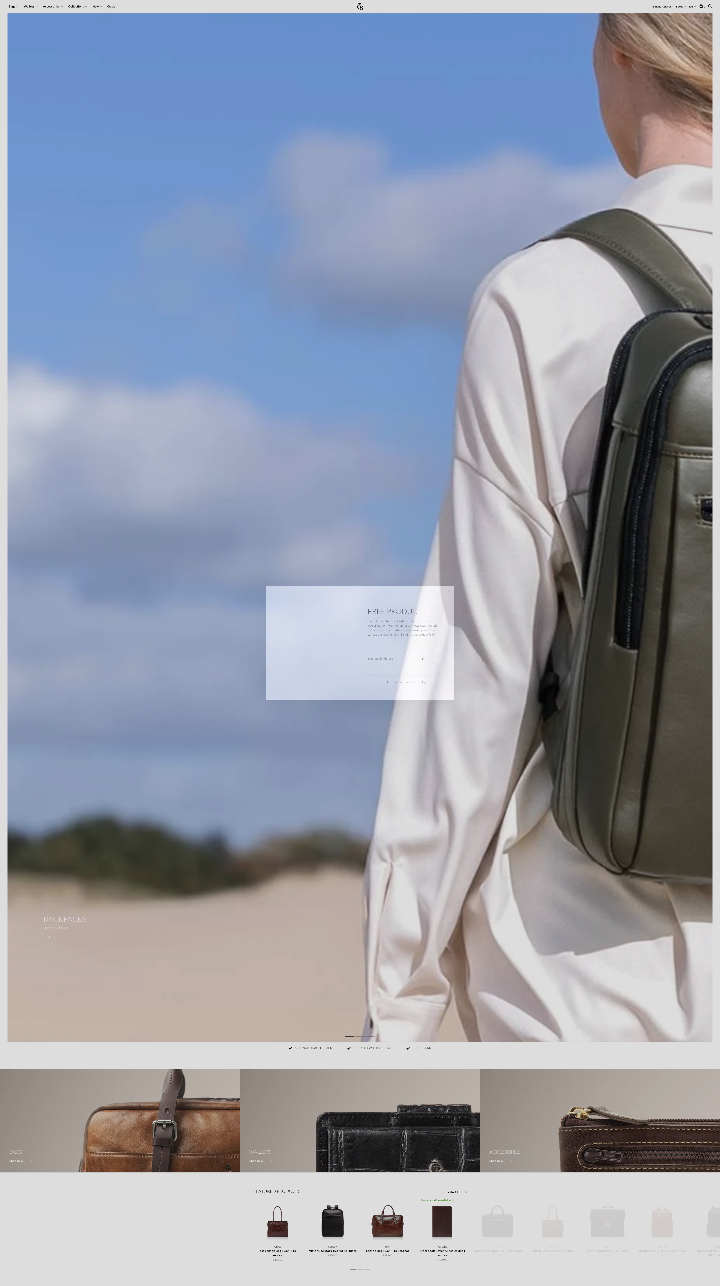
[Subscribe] (419, 659)
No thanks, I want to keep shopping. (406, 682)
